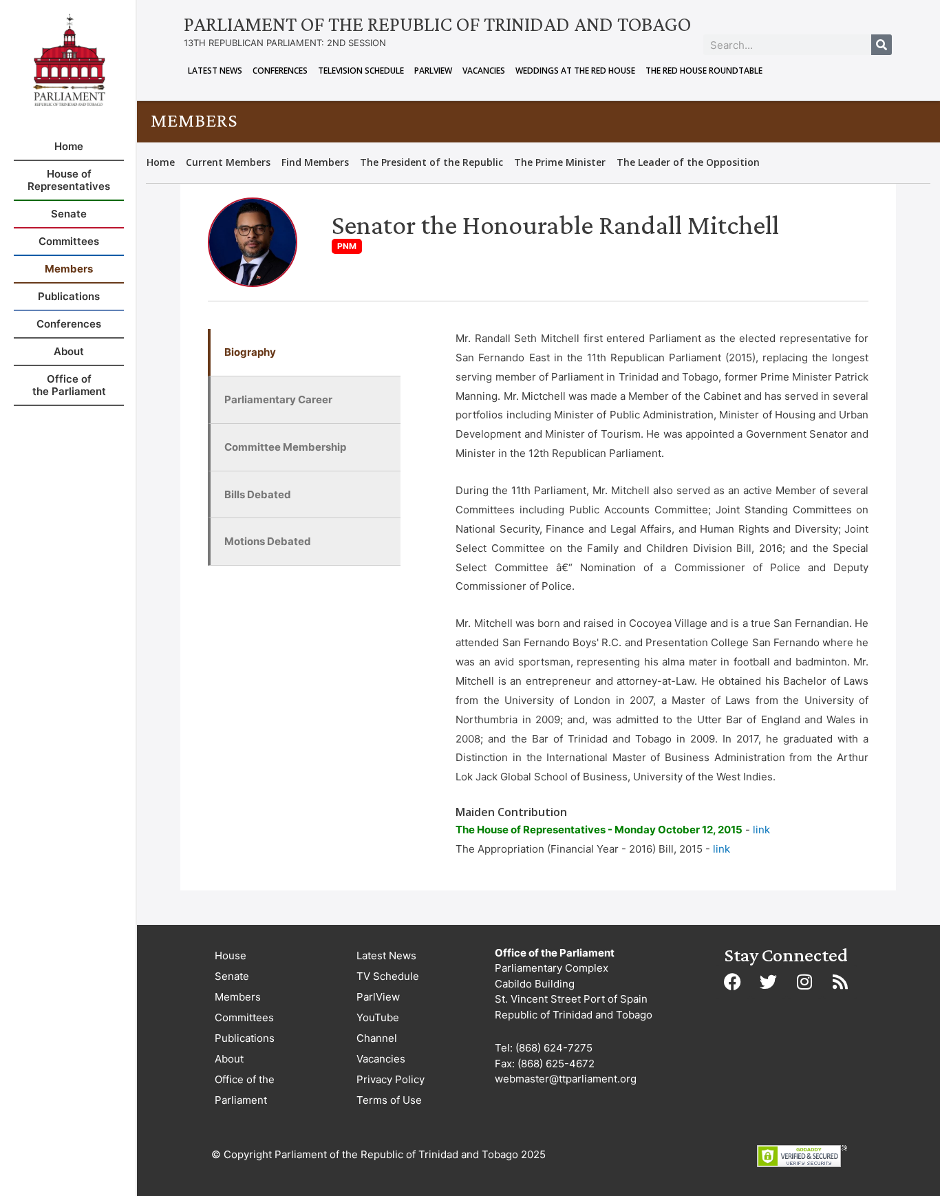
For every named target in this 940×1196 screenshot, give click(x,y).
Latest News (215, 70)
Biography (250, 352)
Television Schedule (361, 70)
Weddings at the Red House (575, 70)
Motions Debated (267, 541)
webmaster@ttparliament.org (566, 1078)
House (230, 955)
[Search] (881, 44)
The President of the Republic (431, 162)
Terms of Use (389, 1100)
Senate (232, 976)
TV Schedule (387, 976)
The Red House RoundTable (703, 70)
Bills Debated (257, 494)
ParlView (433, 70)
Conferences (280, 70)
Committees (244, 1017)
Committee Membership (285, 446)
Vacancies (483, 70)
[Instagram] (804, 982)
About (229, 1058)
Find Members (315, 162)
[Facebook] (733, 982)
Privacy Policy (390, 1079)
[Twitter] (768, 982)
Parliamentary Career (278, 399)
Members (238, 996)
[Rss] (840, 982)
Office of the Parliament (245, 1090)
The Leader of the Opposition (688, 162)
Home (161, 162)
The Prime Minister (560, 162)
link (761, 829)
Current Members (228, 162)
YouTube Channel (377, 1028)
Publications (245, 1038)
